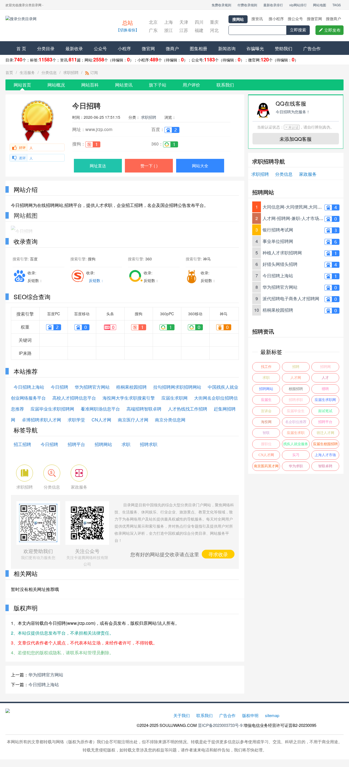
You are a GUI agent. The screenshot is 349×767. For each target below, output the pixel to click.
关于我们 (181, 715)
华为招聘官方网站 (92, 387)
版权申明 (250, 715)
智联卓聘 (325, 466)
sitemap (272, 715)
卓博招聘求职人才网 (41, 420)
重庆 (214, 22)
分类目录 (46, 48)
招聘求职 (148, 444)
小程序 (124, 48)
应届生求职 (296, 433)
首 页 (21, 48)
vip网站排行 (298, 4)
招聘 (295, 367)
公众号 (100, 48)
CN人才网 (101, 420)
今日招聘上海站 (29, 387)
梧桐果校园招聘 (131, 387)
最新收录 (74, 48)
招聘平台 (76, 444)
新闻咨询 (227, 48)
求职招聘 (71, 72)
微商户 (172, 48)
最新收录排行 (273, 4)
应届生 (266, 400)
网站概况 (56, 85)
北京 (153, 22)
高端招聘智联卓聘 (144, 409)
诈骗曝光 (255, 48)
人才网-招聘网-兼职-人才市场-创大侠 (298, 218)
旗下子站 (157, 85)
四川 (199, 22)
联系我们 (225, 85)
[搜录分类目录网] (53, 26)
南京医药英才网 (266, 466)
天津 (183, 22)
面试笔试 (325, 411)
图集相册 (198, 48)
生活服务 (27, 72)
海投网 (266, 422)
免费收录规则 (221, 4)
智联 (266, 433)
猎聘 (325, 389)
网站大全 (200, 165)
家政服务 (308, 174)
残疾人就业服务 (295, 444)
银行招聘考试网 (278, 230)
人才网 (295, 378)
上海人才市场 (325, 455)
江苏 (183, 30)
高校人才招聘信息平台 (74, 398)
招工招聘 (22, 444)
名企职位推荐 (295, 422)
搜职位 (266, 444)
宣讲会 (266, 411)
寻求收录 (218, 554)
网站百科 (90, 85)
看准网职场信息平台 (100, 409)
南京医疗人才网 (133, 420)
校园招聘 (296, 389)
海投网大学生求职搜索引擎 (129, 398)
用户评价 (191, 85)
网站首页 (22, 85)
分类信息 (49, 72)
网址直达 (98, 165)
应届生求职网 (174, 398)
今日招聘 (59, 387)
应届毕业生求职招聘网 (52, 409)
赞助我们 (283, 48)
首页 (9, 72)
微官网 (148, 48)
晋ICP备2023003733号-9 (220, 725)
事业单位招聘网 (278, 241)
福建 (199, 30)
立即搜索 (298, 30)
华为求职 (296, 466)
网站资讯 (124, 85)
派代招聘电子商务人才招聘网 (291, 298)
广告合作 (312, 48)
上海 (168, 22)
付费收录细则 (247, 4)
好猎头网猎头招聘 (280, 264)
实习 (295, 455)
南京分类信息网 (170, 420)
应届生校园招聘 (325, 444)
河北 (214, 30)
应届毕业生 (296, 411)
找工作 (266, 367)
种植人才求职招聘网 (282, 252)
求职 (126, 444)
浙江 (168, 30)
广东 (153, 30)
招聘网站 (103, 444)
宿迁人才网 (325, 433)
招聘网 (325, 367)
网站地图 (319, 4)
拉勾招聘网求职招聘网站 (177, 387)
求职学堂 (76, 420)
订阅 (93, 72)
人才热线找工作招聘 (187, 409)
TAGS (336, 4)
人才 (325, 378)
